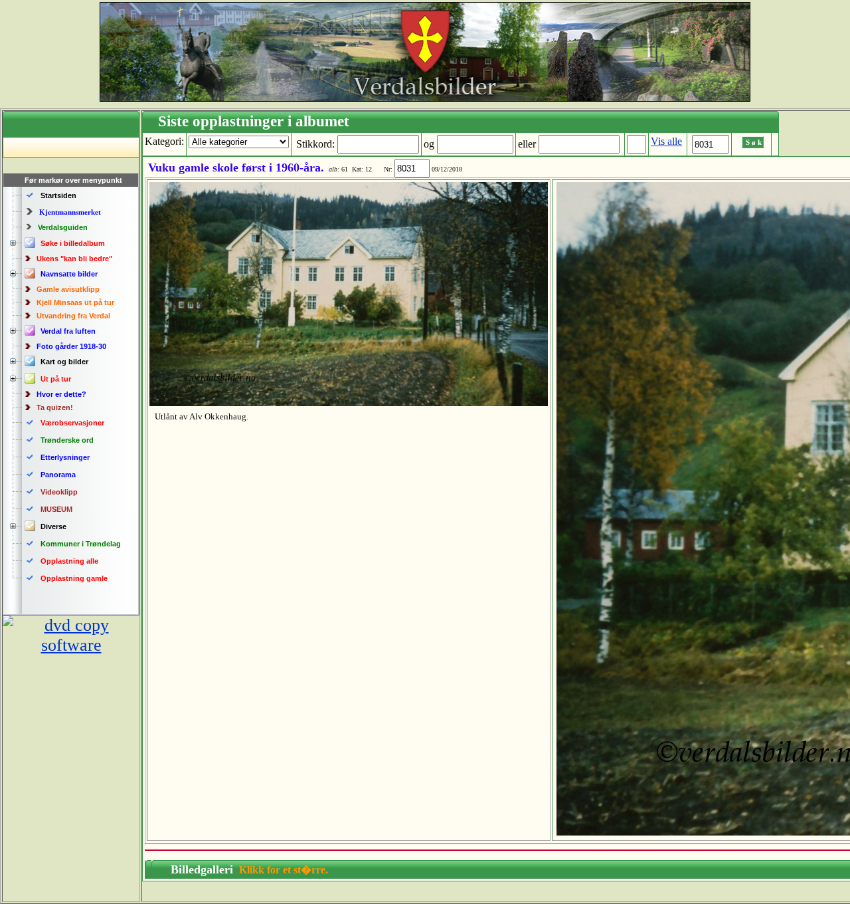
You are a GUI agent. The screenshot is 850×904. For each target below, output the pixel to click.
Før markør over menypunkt (73, 180)
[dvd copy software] (71, 645)
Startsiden (58, 195)
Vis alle (666, 141)
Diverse (53, 526)
